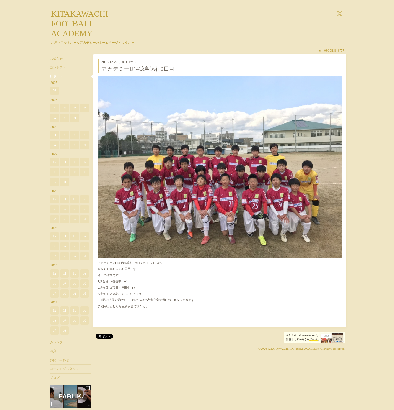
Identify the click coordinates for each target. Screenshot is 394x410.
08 (74, 135)
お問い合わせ (59, 360)
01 (74, 118)
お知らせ (56, 58)
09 (54, 108)
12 (54, 162)
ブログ (55, 377)
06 (54, 91)
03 (64, 145)
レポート (56, 76)
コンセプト (58, 67)
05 (84, 108)
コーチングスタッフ (64, 369)
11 (54, 135)
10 (74, 199)
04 (54, 118)
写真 (53, 351)
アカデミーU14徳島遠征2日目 (137, 69)
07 (64, 108)
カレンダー (58, 342)
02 (64, 118)
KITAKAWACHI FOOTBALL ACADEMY (79, 23)
